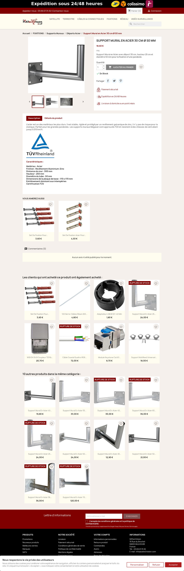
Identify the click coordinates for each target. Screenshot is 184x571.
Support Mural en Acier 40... (40, 410)
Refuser (156, 564)
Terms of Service (129, 526)
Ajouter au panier (121, 67)
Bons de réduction (102, 555)
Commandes (99, 545)
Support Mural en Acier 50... (144, 454)
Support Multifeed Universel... (144, 357)
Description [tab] (34, 118)
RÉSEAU (124, 19)
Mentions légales (65, 552)
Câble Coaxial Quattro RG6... (74, 357)
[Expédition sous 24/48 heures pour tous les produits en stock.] (92, 4)
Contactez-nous (60, 11)
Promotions (28, 539)
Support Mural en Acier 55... (74, 410)
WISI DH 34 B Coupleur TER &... (40, 357)
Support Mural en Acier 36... (40, 497)
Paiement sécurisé (66, 542)
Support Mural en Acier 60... (74, 454)
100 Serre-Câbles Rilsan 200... (74, 314)
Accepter (173, 564)
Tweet (114, 80)
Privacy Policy (118, 526)
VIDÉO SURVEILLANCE (142, 19)
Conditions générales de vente (71, 545)
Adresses (98, 552)
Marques (26, 549)
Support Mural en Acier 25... (144, 314)
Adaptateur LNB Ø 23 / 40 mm (109, 314)
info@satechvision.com (146, 551)
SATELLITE (54, 19)
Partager (107, 80)
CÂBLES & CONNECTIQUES (90, 19)
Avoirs (96, 549)
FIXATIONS (112, 19)
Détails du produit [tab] (53, 118)
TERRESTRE (68, 19)
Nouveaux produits (31, 542)
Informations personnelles (105, 539)
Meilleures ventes (30, 545)
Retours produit (101, 542)
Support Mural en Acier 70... (74, 497)
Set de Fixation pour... (38, 235)
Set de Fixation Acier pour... (74, 235)
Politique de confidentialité (69, 549)
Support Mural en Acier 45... (109, 410)
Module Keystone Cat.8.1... (109, 357)
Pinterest (120, 80)
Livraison (62, 539)
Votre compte (102, 534)
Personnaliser (137, 564)
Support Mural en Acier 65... (144, 410)
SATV (25, 552)
